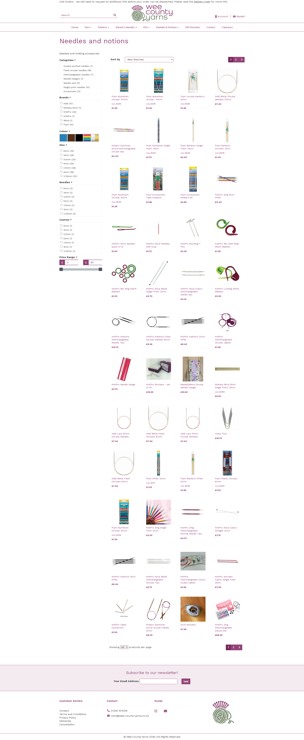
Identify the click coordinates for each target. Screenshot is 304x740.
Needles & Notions (166, 27)
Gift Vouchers (192, 27)
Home (74, 27)
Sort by (115, 59)
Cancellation (67, 724)
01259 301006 (119, 710)
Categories (66, 60)
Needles (65, 182)
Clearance (227, 27)
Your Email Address (126, 681)
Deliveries (65, 720)
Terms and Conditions (72, 714)
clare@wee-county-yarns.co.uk (130, 715)
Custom (64, 219)
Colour (64, 131)
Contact (210, 27)
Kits (145, 27)
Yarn (87, 27)
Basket (240, 16)
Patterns (103, 27)
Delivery (199, 1)
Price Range (67, 257)
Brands (64, 97)
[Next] (241, 60)
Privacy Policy (67, 717)
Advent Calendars (125, 27)
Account (222, 16)
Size (62, 144)
